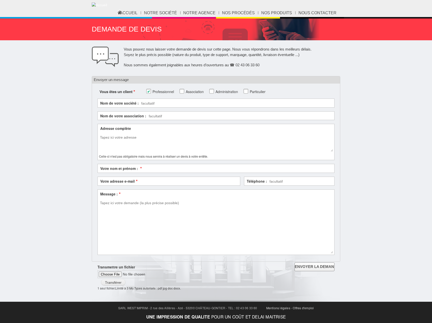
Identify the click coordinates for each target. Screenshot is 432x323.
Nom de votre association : (123, 115)
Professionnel (163, 91)
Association (195, 91)
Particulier (258, 91)
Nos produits (276, 13)
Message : (109, 193)
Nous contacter (317, 13)
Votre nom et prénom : (119, 168)
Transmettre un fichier (116, 266)
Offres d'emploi (303, 308)
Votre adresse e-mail (117, 181)
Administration (227, 91)
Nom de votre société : (119, 103)
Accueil (129, 13)
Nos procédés (238, 13)
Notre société (160, 13)
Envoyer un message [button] (111, 80)
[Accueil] (99, 5)
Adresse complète (115, 128)
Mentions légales (278, 308)
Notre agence (199, 13)
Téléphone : (257, 181)
